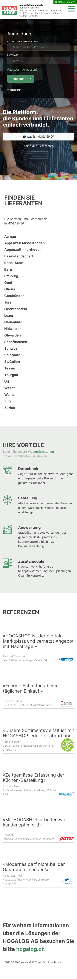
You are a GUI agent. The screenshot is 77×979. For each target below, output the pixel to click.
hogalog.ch (30, 949)
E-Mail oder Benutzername (22, 41)
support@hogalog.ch (31, 5)
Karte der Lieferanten (39, 146)
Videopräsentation (41, 451)
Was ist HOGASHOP (40, 136)
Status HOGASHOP (67, 2)
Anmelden (17, 79)
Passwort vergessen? (22, 69)
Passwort (12, 55)
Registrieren (15, 90)
